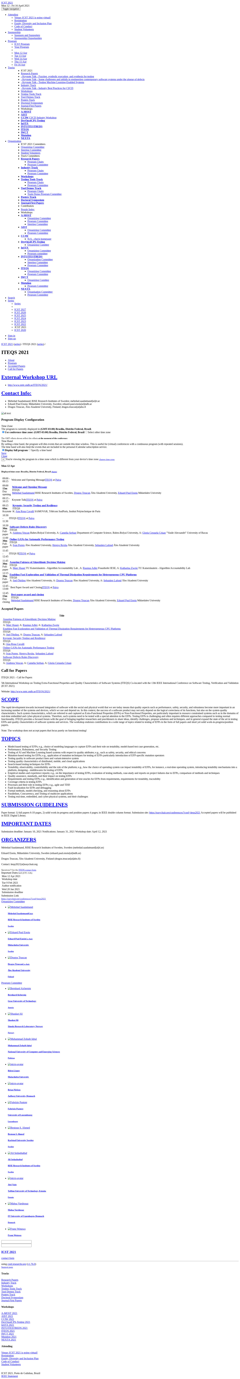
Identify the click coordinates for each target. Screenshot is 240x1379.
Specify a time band (41, 450)
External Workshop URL (29, 377)
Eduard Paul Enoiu (128, 492)
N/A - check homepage (39, 238)
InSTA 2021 (7, 1325)
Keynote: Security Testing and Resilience (35, 505)
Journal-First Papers (31, 105)
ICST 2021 (7, 344)
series (17, 344)
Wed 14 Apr (20, 58)
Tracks (11, 67)
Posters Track (28, 100)
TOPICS (11, 739)
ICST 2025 (20, 315)
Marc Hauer (19, 568)
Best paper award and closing (27, 594)
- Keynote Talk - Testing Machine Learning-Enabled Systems (52, 82)
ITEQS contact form (27, 870)
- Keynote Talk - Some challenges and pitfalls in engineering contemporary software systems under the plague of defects (82, 79)
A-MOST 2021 (9, 1313)
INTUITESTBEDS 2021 (14, 1328)
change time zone (107, 459)
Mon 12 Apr (20, 52)
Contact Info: (16, 393)
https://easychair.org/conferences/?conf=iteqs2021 (174, 812)
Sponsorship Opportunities (28, 38)
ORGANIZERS (18, 840)
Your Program (21, 47)
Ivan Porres (19, 545)
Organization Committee (40, 259)
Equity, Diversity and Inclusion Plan (33, 23)
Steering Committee (31, 150)
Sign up (12, 338)
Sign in (11, 335)
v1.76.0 (31, 1264)
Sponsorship (14, 32)
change (54, 472)
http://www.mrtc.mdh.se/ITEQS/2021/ (27, 385)
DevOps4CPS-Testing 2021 (15, 1322)
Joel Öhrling (19, 580)
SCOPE (10, 699)
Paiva (58, 479)
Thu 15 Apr (20, 61)
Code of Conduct (23, 26)
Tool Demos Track (30, 97)
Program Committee (37, 164)
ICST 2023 (20, 321)
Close (4, 456)
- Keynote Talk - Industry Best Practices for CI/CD (47, 88)
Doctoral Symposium (32, 103)
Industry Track (28, 85)
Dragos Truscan (82, 492)
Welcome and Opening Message (29, 487)
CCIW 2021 (7, 1319)
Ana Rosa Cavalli (25, 511)
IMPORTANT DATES (26, 824)
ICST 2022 (20, 324)
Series (17, 303)
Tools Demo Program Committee (44, 194)
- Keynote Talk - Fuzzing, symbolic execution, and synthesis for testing (57, 76)
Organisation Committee (40, 291)
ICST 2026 (20, 312)
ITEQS (48, 479)
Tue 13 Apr (20, 55)
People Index (27, 209)
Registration (20, 20)
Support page (7, 1267)
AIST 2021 (7, 1316)
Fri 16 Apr (19, 64)
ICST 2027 (20, 309)
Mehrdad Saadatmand (23, 492)
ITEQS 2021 (8, 1330)
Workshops (26, 91)
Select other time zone (99, 432)
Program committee (37, 253)
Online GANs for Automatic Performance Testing (37, 539)
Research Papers (29, 73)
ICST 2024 (20, 318)
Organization (14, 141)
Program (12, 41)
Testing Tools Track (31, 94)
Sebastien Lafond (104, 545)
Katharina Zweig (129, 568)
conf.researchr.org (17, 1264)
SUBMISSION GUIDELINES (34, 805)
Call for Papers (15, 369)
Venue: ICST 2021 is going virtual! (32, 17)
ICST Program (22, 44)
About (11, 360)
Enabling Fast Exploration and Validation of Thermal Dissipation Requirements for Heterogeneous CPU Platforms (73, 574)
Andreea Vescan (21, 532)
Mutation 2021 (8, 1336)
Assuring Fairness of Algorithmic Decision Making (37, 562)
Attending (13, 14)
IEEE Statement (9, 1376)
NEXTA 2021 (8, 1339)
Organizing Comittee (38, 244)
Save (3, 453)
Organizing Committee (32, 147)
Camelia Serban (68, 532)
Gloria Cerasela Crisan (154, 532)
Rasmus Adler (90, 568)
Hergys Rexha (59, 545)
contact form (7, 1258)
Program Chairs (35, 161)
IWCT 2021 (7, 1333)
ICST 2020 (20, 330)
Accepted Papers (16, 366)
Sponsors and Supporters (27, 35)
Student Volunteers (24, 29)
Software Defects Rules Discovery (28, 526)
